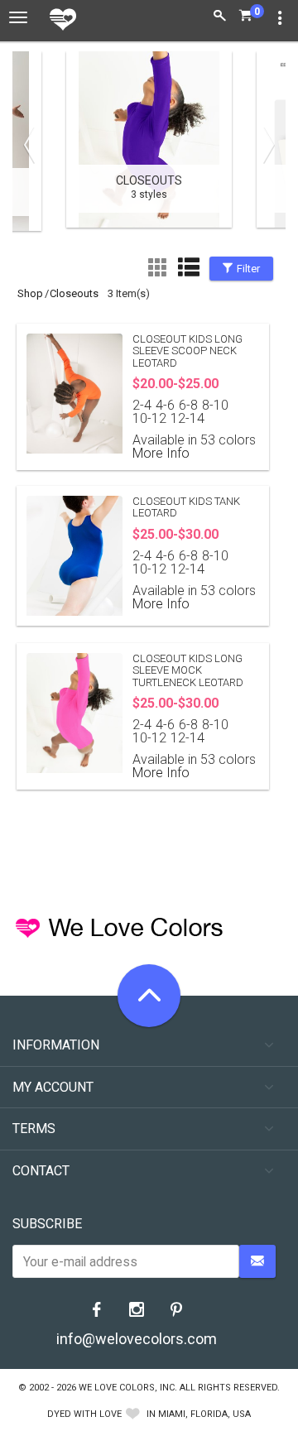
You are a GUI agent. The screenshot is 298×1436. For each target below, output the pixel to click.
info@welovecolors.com (136, 1338)
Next (265, 145)
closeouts (74, 293)
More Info (161, 453)
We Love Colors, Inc (127, 1387)
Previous (33, 145)
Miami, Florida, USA (204, 1414)
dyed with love (84, 1414)
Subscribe (47, 1224)
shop (30, 293)
